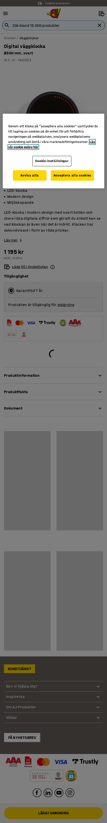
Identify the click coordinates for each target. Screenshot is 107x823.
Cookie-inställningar (52, 161)
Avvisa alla (29, 175)
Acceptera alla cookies (72, 175)
